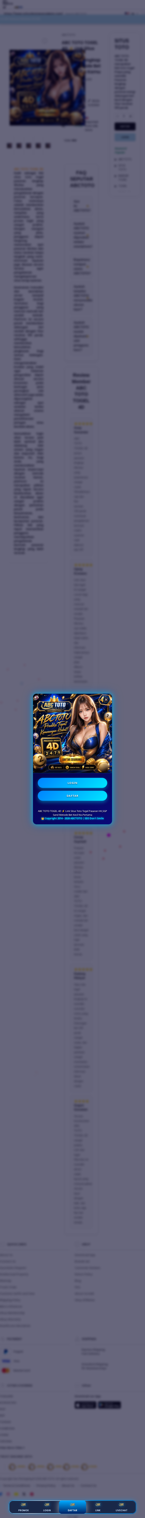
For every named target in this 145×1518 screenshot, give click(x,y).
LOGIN (73, 783)
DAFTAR (73, 796)
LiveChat (121, 1510)
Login (47, 1510)
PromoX (23, 1510)
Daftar (72, 1510)
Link (97, 1510)
